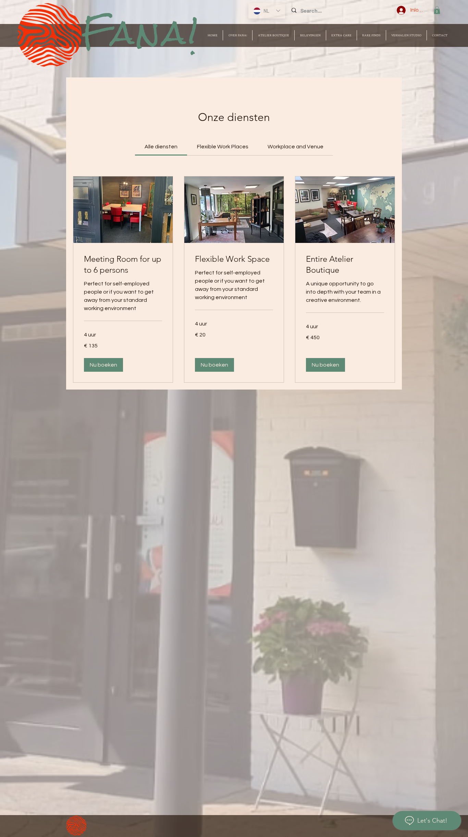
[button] (437, 10)
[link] (161, 146)
